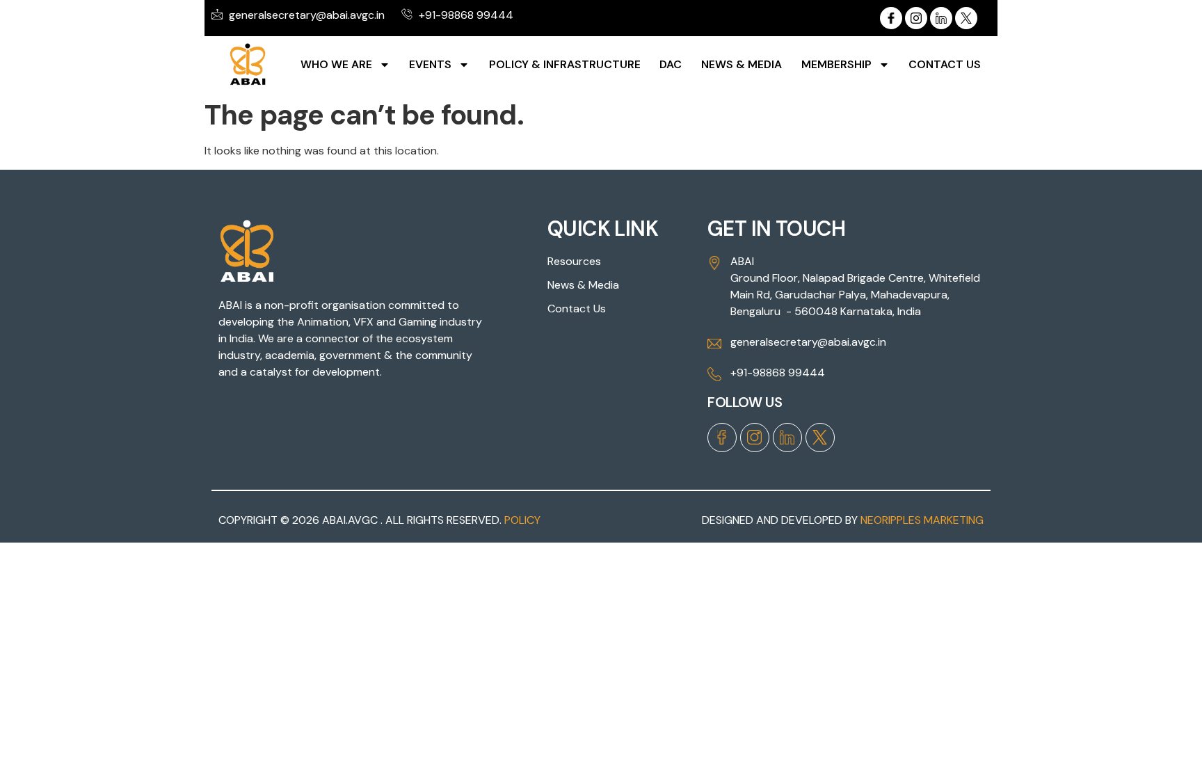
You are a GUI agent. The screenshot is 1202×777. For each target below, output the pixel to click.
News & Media (741, 64)
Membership (836, 64)
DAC (670, 64)
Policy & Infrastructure (565, 64)
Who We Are (336, 64)
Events (430, 64)
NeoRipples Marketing (922, 520)
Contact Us (944, 64)
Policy (522, 520)
